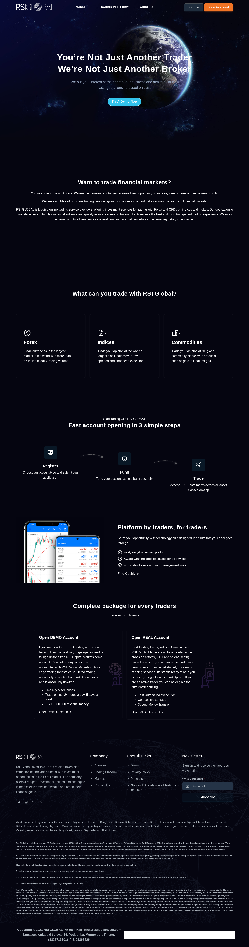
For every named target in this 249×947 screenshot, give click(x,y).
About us (100, 765)
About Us (147, 7)
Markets (83, 7)
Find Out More (128, 573)
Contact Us (102, 785)
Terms (135, 765)
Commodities (187, 342)
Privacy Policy (140, 772)
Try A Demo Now (124, 101)
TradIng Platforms (114, 7)
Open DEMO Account (58, 637)
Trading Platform (105, 772)
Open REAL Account (150, 637)
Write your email (193, 778)
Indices (106, 342)
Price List (137, 778)
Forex (30, 342)
